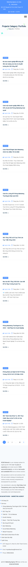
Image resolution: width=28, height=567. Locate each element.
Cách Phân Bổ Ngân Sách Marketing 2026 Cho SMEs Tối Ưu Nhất (13, 151)
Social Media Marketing (9, 529)
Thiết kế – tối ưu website (10, 514)
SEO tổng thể (6, 511)
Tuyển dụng (4, 540)
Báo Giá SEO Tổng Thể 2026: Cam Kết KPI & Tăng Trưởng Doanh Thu (14, 283)
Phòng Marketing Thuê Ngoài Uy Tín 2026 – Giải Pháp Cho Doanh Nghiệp (13, 327)
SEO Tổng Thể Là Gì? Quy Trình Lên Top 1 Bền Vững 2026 (13, 239)
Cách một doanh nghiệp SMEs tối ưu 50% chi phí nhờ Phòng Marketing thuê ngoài (14, 108)
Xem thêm (5, 80)
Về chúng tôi (4, 500)
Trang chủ (11, 29)
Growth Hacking (7, 517)
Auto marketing (7, 526)
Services (3, 503)
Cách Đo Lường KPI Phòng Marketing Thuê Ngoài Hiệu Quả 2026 (13, 195)
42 (19, 442)
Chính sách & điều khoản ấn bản (10, 534)
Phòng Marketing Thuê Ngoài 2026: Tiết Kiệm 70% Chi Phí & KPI (15, 507)
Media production (7, 531)
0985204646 (14, 4)
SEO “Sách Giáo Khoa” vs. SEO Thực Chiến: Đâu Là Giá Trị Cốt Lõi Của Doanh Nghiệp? (13, 418)
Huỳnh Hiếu (7, 69)
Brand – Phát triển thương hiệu (11, 520)
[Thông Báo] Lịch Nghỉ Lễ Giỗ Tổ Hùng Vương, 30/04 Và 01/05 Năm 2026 (14, 373)
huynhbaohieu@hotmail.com (14, 549)
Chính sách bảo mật (6, 537)
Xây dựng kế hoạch (8, 523)
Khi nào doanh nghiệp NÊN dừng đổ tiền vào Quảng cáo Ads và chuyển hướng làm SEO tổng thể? (13, 64)
